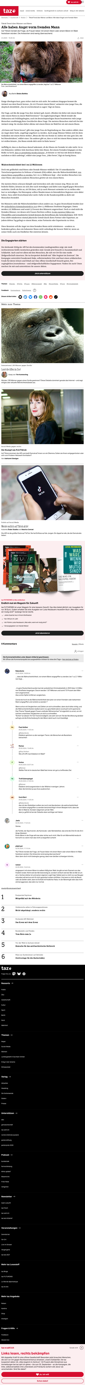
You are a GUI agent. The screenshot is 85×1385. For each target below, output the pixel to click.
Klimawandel (5, 1067)
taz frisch (4, 1208)
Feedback (4, 1335)
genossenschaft (7, 1125)
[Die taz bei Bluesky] (19, 975)
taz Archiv (4, 1287)
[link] (22, 11)
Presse (3, 1104)
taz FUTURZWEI (7, 1277)
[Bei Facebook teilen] (35, 297)
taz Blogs (4, 1271)
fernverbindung (6, 1166)
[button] (82, 2)
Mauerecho (5, 1177)
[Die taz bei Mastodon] (14, 975)
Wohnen (4, 1052)
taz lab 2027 (5, 1255)
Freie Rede (5, 1182)
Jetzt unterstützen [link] (42, 273)
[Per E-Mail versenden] (20, 297)
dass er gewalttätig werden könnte (29, 153)
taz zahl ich (5, 1130)
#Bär (45, 284)
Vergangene (5, 1250)
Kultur (3, 1005)
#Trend (62, 284)
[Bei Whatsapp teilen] (40, 297)
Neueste (74, 644)
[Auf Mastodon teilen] (25, 297)
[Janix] (7, 820)
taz (6, 968)
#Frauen (27, 284)
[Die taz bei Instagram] (24, 975)
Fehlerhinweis (26, 290)
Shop (3, 1314)
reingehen (5, 1187)
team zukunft (6, 1203)
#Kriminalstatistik (72, 284)
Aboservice (5, 1340)
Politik (3, 990)
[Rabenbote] (7, 671)
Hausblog (4, 1088)
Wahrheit (4, 1025)
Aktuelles (4, 1083)
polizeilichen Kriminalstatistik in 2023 (21, 206)
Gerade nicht (74, 1348)
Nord (3, 1020)
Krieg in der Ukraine (8, 1062)
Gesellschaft (14, 17)
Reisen (3, 1303)
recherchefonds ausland (10, 1135)
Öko (2, 995)
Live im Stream (6, 1245)
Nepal (3, 1041)
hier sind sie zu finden (70, 659)
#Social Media (53, 284)
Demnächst (5, 1234)
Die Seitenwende (7, 1093)
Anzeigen (4, 1319)
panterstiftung (6, 1140)
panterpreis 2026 (7, 1145)
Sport (3, 1010)
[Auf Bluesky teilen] (30, 297)
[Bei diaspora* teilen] (45, 297)
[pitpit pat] (7, 846)
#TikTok (20, 284)
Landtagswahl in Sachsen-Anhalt (13, 1057)
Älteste (81, 644)
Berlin (3, 1015)
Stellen (3, 1098)
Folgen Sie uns (6, 974)
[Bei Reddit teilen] (51, 297)
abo (2, 1120)
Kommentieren (15, 290)
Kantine (4, 1308)
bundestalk (5, 1161)
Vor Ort (3, 1239)
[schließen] (82, 1348)
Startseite (4, 17)
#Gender (12, 284)
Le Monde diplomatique (9, 1282)
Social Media (5, 1047)
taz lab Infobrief (6, 1218)
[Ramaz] (12, 746)
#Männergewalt (37, 284)
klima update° (6, 1172)
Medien (23, 17)
